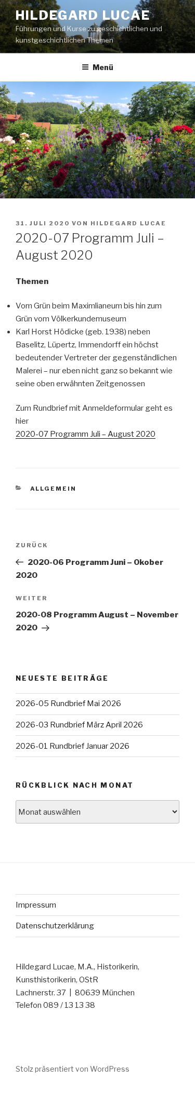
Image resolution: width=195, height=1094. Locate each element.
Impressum (36, 905)
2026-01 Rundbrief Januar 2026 (72, 746)
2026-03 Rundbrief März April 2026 (79, 725)
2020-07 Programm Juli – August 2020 (85, 434)
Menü (103, 67)
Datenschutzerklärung (55, 925)
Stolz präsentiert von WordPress (72, 1068)
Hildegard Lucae (83, 15)
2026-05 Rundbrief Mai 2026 (68, 703)
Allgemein (53, 488)
